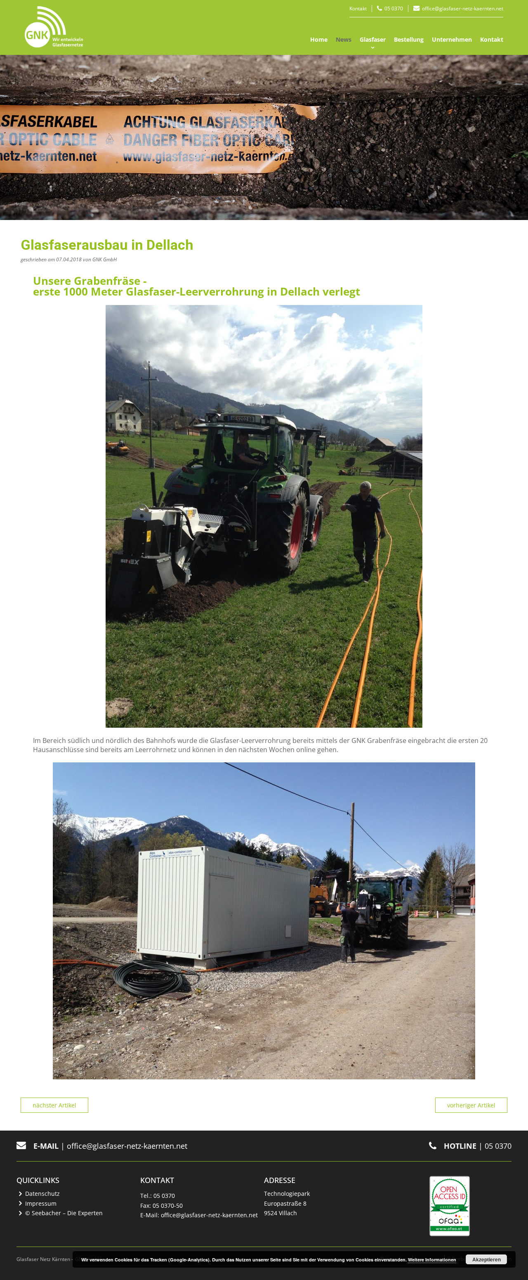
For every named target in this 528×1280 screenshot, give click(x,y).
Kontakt (358, 8)
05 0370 (393, 8)
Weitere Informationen (432, 1259)
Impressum (41, 1203)
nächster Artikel (54, 1105)
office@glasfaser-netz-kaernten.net (462, 8)
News (343, 39)
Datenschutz (42, 1193)
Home (319, 39)
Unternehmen (452, 39)
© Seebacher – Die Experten (64, 1213)
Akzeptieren (486, 1259)
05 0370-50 (168, 1205)
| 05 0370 (478, 1146)
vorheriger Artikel (471, 1105)
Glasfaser (373, 39)
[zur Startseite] (54, 26)
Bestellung (409, 39)
